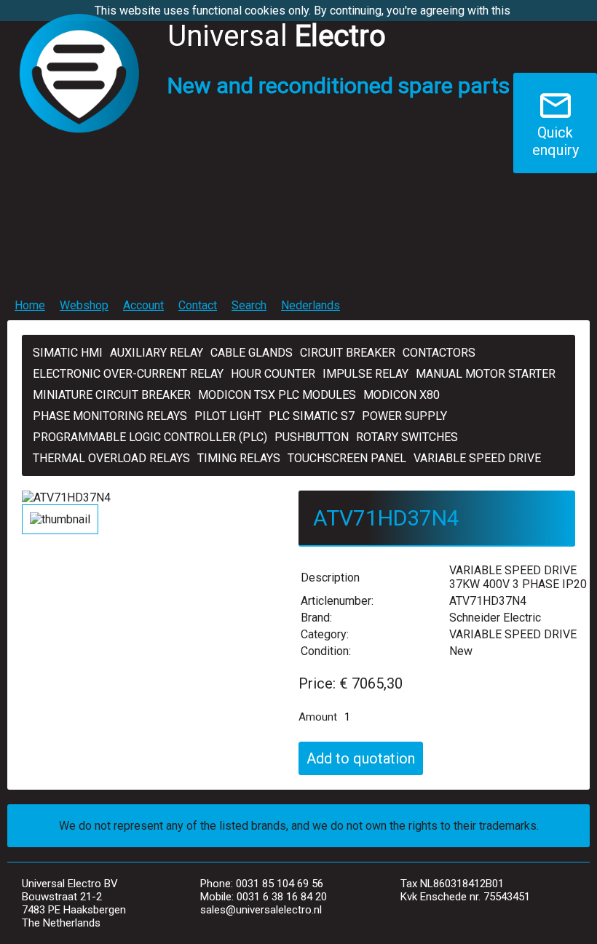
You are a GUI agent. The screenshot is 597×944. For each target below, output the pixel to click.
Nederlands (310, 305)
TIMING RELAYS (238, 458)
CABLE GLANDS (251, 353)
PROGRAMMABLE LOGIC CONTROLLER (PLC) (150, 437)
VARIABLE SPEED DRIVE (477, 458)
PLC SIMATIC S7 (312, 416)
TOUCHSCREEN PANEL (347, 458)
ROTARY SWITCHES (407, 437)
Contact (197, 305)
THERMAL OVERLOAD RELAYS (111, 458)
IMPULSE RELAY (365, 374)
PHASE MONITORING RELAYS (110, 416)
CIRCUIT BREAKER (347, 353)
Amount (317, 716)
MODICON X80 (401, 395)
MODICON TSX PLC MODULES (277, 395)
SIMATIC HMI (68, 353)
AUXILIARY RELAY (156, 353)
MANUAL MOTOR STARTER (486, 374)
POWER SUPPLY (404, 416)
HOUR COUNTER (273, 374)
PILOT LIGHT (227, 416)
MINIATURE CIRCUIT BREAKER (112, 395)
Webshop (84, 305)
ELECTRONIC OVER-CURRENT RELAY (128, 374)
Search (249, 305)
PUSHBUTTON (311, 437)
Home (30, 305)
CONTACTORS (439, 353)
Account (143, 305)
